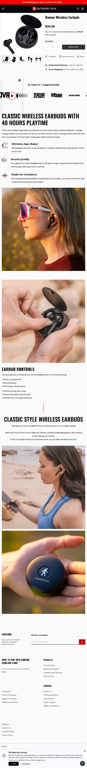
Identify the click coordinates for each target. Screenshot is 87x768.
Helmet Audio (49, 665)
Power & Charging (9, 695)
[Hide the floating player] (19, 80)
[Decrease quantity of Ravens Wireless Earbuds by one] (47, 47)
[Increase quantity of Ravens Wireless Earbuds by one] (57, 47)
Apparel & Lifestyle (9, 699)
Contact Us (6, 728)
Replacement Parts (9, 702)
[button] (82, 763)
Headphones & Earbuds (53, 673)
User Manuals (49, 699)
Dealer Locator (49, 702)
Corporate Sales (8, 732)
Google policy (40, 760)
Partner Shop (49, 676)
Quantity (49, 41)
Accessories (6, 691)
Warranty (5, 724)
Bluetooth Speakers (51, 669)
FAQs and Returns (51, 695)
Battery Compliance (51, 706)
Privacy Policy (7, 735)
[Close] (85, 751)
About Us (47, 691)
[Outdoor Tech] (43, 9)
